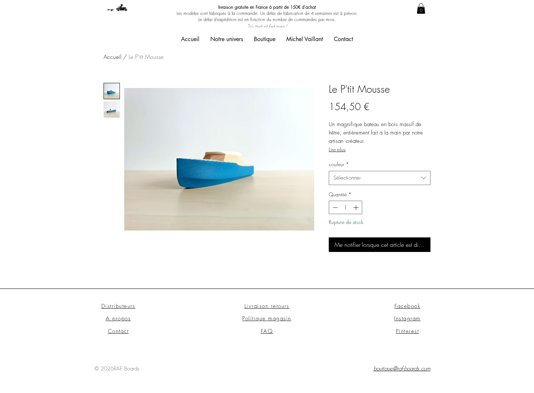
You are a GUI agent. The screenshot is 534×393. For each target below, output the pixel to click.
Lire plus (337, 149)
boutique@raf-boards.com (401, 368)
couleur (339, 164)
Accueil (112, 57)
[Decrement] (334, 207)
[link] (421, 8)
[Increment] (356, 207)
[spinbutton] (345, 207)
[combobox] (379, 178)
